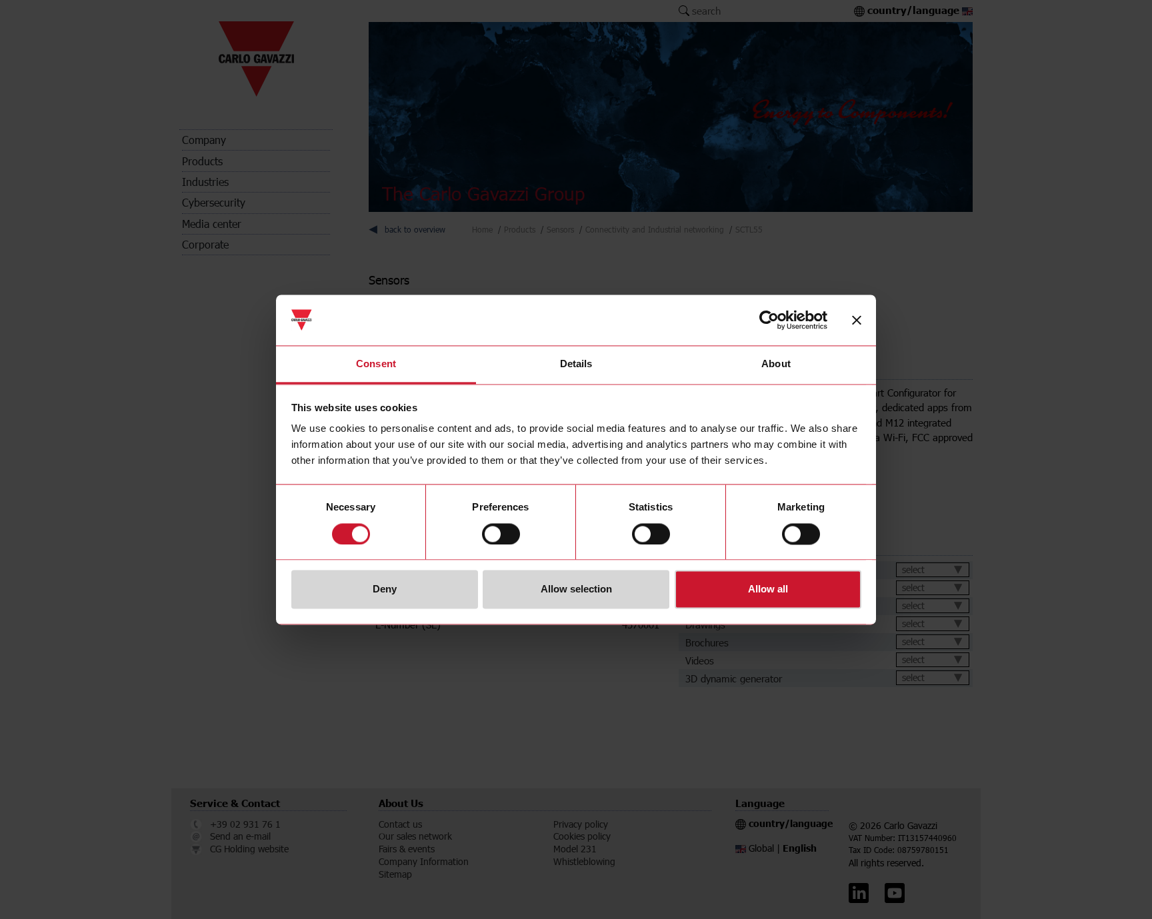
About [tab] (776, 364)
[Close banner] (856, 320)
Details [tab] (576, 364)
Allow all (768, 589)
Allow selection (576, 589)
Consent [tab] (376, 364)
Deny (385, 589)
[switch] (501, 533)
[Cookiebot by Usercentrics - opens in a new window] (769, 320)
